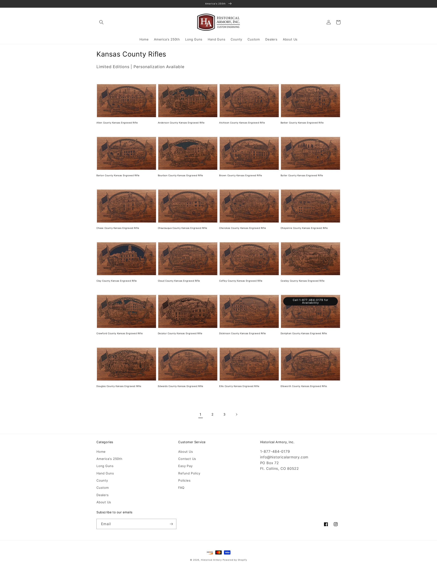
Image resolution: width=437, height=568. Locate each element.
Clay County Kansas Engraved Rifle (116, 280)
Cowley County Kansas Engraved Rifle (303, 280)
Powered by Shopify (235, 559)
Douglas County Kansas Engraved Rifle (118, 386)
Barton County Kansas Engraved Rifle (118, 175)
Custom (102, 487)
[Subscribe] (171, 524)
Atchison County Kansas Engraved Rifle (242, 122)
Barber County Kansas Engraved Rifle (302, 122)
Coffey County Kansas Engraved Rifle (241, 280)
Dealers (102, 495)
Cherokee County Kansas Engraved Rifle (242, 228)
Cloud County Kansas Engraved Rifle (179, 280)
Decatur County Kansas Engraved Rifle (180, 333)
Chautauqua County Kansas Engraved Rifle (182, 228)
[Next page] (236, 414)
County (102, 480)
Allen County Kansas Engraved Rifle (117, 122)
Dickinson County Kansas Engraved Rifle (242, 333)
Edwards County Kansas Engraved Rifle (180, 386)
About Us (103, 502)
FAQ (181, 487)
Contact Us (187, 459)
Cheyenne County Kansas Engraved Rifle (304, 228)
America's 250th (109, 459)
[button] (101, 22)
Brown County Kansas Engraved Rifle (240, 175)
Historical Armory (211, 559)
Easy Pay (185, 466)
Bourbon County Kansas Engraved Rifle (180, 175)
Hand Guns (105, 473)
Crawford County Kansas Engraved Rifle (119, 333)
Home (101, 451)
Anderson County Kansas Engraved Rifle (181, 122)
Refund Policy (189, 473)
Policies (184, 480)
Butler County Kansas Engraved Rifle (302, 175)
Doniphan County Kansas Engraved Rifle (304, 333)
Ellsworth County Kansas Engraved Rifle (304, 386)
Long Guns (105, 466)
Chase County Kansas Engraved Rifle (117, 228)
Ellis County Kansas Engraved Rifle (239, 386)
